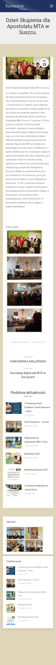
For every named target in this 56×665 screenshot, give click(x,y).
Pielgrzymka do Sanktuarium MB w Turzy (36, 440)
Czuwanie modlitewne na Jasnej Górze (36, 487)
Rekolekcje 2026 (32, 454)
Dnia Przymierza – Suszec (36, 422)
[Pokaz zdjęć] (12, 227)
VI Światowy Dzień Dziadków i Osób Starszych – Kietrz (37, 407)
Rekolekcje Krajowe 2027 (36, 469)
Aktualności (24, 342)
